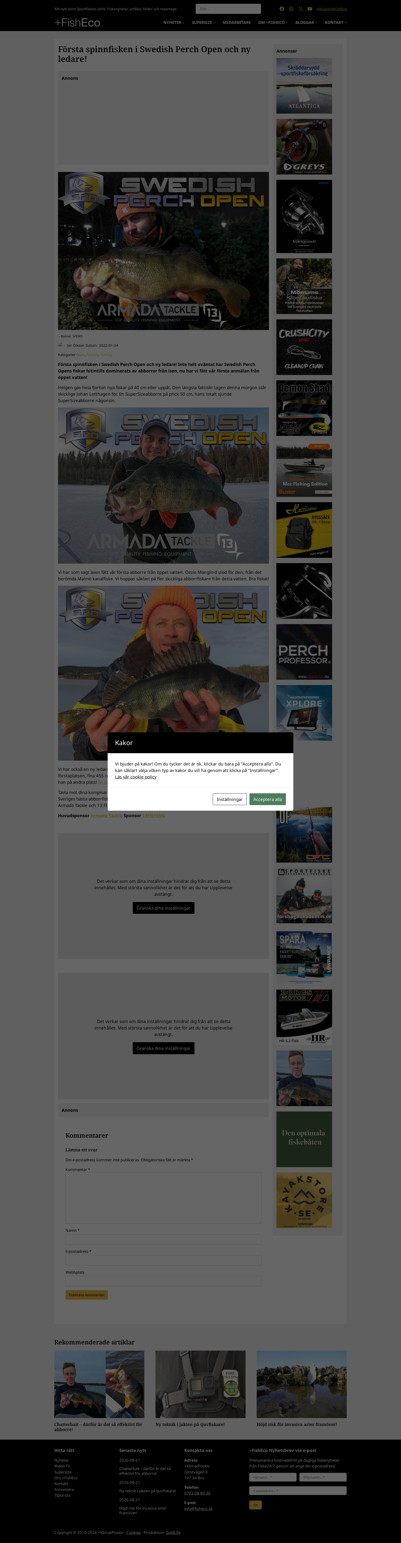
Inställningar (230, 799)
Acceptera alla (267, 799)
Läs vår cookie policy (136, 777)
